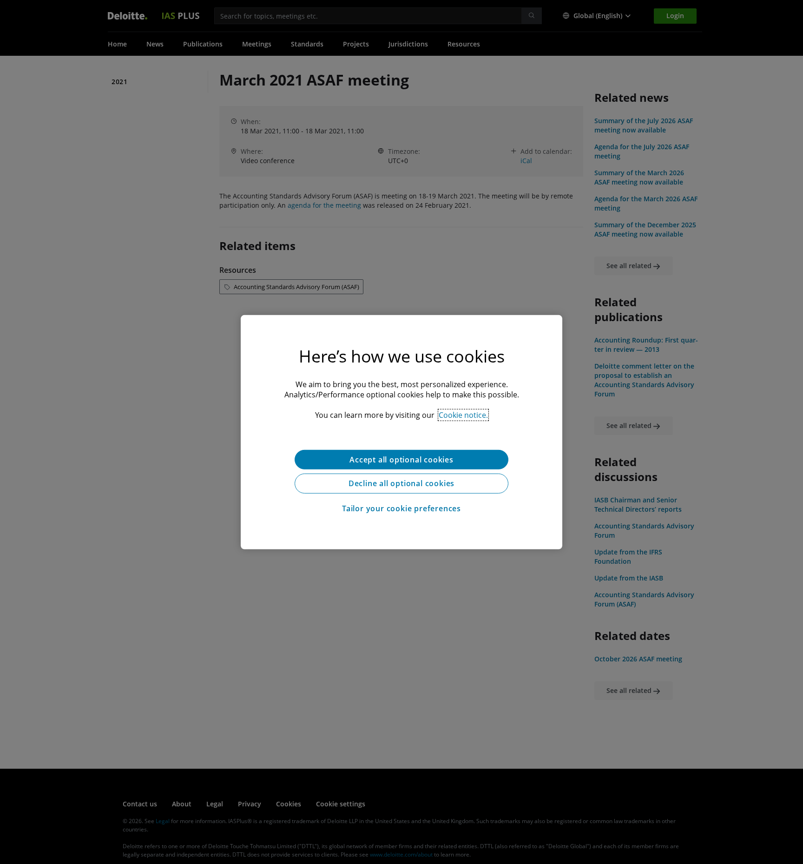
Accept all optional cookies (401, 459)
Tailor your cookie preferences (401, 508)
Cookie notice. (463, 414)
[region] (401, 432)
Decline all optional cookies (401, 483)
